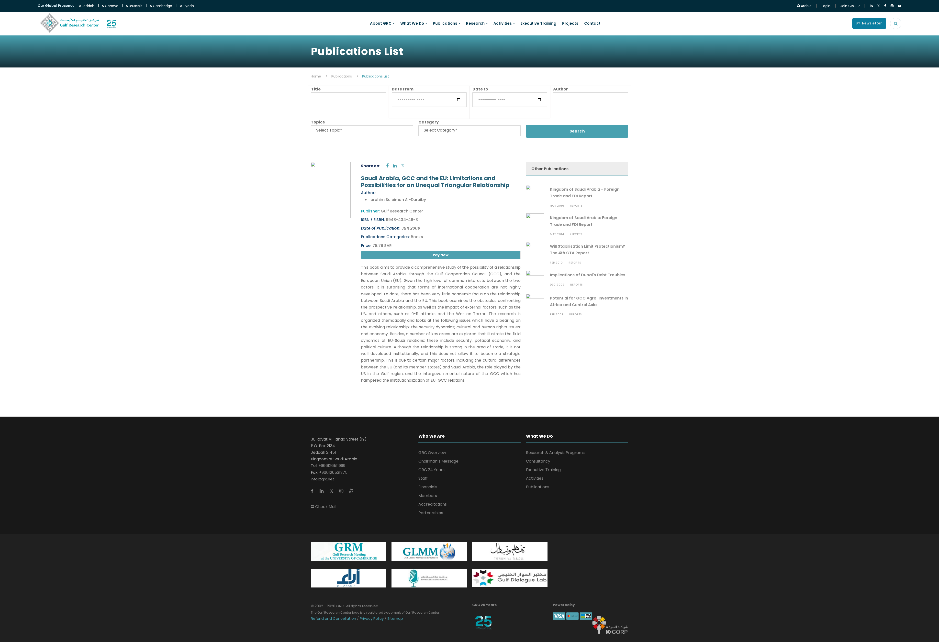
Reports (576, 206)
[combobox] (362, 130)
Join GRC (848, 6)
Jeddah (87, 6)
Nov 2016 (557, 206)
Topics (318, 122)
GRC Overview (432, 452)
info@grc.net (322, 479)
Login (826, 6)
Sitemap (394, 618)
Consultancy (538, 461)
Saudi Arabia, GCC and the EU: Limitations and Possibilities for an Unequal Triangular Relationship (435, 181)
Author (560, 89)
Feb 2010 (556, 263)
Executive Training (538, 23)
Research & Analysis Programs (555, 452)
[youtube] (351, 491)
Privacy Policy (372, 618)
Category (428, 122)
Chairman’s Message (438, 461)
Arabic (806, 6)
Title (316, 89)
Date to (480, 89)
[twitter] (403, 166)
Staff (423, 478)
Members (427, 495)
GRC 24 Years (431, 470)
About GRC (380, 23)
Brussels (135, 6)
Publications (445, 23)
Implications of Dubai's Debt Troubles (587, 275)
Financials (427, 487)
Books (416, 237)
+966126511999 (331, 465)
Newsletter (872, 23)
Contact (592, 23)
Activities (502, 23)
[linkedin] (395, 166)
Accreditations (432, 504)
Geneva (111, 6)
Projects (570, 23)
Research (475, 23)
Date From (403, 89)
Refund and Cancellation (334, 618)
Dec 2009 (557, 285)
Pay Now (440, 255)
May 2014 (557, 234)
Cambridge (162, 6)
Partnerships (430, 513)
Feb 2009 (556, 314)
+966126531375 (333, 472)
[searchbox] (362, 130)
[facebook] (387, 166)
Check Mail (325, 506)
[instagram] (342, 491)
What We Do (412, 23)
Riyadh (188, 6)
